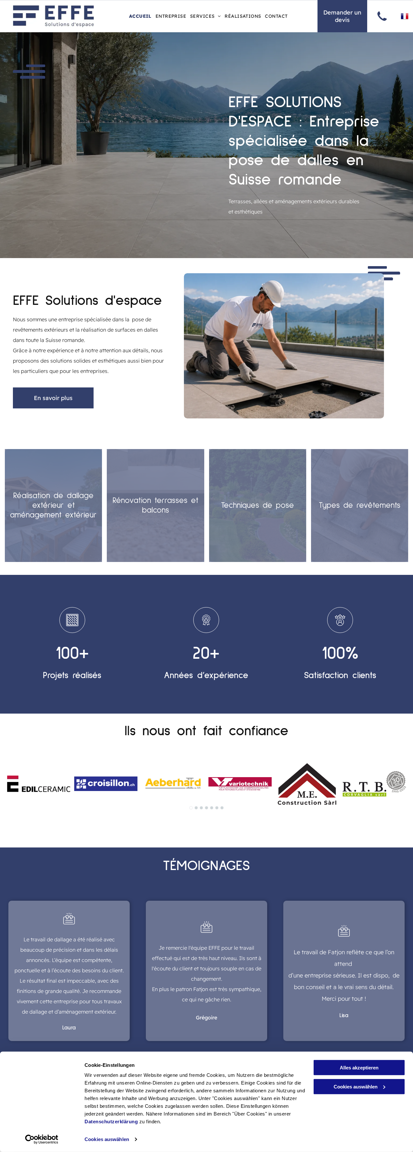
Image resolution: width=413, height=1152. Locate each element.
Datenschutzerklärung (111, 1121)
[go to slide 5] (211, 807)
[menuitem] (140, 16)
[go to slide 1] (191, 807)
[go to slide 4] (206, 807)
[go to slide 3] (201, 807)
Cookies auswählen (107, 1139)
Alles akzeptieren (359, 1067)
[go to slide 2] (196, 807)
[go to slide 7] (222, 807)
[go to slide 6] (217, 807)
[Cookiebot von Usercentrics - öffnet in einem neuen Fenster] (42, 1139)
